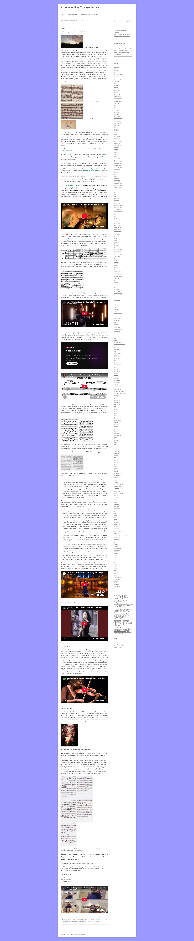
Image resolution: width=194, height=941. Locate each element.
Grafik (115, 387)
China (115, 351)
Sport (116, 311)
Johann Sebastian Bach (122, 614)
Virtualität (116, 573)
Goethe (130, 608)
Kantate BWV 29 (91, 332)
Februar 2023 (117, 114)
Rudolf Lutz (86, 337)
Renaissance (117, 528)
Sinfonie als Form (118, 537)
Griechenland (117, 389)
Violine (95, 918)
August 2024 (117, 81)
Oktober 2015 (117, 274)
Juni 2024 (116, 85)
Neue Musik (117, 491)
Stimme (116, 546)
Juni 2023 (116, 107)
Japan (115, 415)
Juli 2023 (116, 105)
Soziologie (116, 539)
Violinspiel (128, 632)
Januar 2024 (117, 94)
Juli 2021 (116, 149)
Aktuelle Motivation (123, 58)
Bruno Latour (118, 598)
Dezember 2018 (118, 205)
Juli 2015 (116, 280)
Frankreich (116, 367)
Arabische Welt (117, 331)
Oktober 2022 (117, 121)
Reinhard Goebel (123, 622)
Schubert (128, 629)
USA (115, 570)
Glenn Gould (125, 607)
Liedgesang (117, 453)
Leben (116, 482)
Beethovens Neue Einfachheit (126, 48)
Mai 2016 (116, 262)
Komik (115, 437)
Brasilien (116, 347)
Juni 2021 (116, 151)
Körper (116, 440)
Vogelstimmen (117, 577)
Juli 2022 (116, 127)
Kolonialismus (117, 435)
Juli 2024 (116, 83)
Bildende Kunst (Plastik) (119, 344)
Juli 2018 (116, 214)
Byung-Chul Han (121, 600)
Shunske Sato (81, 292)
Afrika (115, 307)
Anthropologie (117, 325)
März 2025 (116, 68)
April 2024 (116, 89)
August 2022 (117, 125)
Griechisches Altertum (119, 391)
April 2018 (116, 220)
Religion (116, 526)
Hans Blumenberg (120, 609)
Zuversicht (116, 32)
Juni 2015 (116, 282)
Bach (120, 595)
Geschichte (117, 378)
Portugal (116, 519)
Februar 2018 (117, 223)
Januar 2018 (117, 225)
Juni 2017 (116, 238)
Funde (115, 373)
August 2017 (117, 234)
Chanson (116, 349)
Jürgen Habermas (125, 615)
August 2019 (117, 191)
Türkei (115, 566)
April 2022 (116, 132)
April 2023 (116, 110)
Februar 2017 (117, 245)
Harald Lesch (130, 609)
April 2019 (116, 198)
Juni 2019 (116, 194)
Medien (116, 464)
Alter (115, 322)
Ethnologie (116, 356)
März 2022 (116, 134)
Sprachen (117, 451)
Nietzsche (126, 617)
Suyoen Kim (67, 603)
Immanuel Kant (118, 611)
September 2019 (118, 189)
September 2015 (118, 276)
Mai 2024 (116, 87)
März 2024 (116, 90)
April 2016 (116, 264)
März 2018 (116, 222)
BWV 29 (85, 919)
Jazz (115, 417)
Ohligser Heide (118, 619)
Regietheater (117, 524)
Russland (116, 533)
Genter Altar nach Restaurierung (121, 377)
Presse (116, 520)
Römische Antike (118, 531)
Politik (115, 515)
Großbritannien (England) (120, 393)
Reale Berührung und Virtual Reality (90, 14)
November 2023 (118, 98)
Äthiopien (117, 305)
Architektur (116, 335)
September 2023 (118, 101)
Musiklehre (117, 475)
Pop (115, 517)
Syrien (115, 555)
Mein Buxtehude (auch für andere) (122, 36)
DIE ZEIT (131, 604)
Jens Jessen (117, 612)
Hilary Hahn (76, 603)
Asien (115, 336)
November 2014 (118, 294)
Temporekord (75, 60)
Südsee (116, 553)
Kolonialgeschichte (118, 433)
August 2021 (117, 147)
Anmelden (116, 642)
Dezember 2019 (118, 183)
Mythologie (117, 477)
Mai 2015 (116, 284)
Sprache (116, 544)
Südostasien (117, 551)
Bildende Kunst (117, 342)
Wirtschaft (116, 584)
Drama (116, 355)
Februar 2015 (117, 289)
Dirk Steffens (117, 605)
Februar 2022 (117, 136)
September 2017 (118, 233)
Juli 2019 (116, 192)
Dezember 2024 (118, 74)
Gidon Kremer (91, 919)
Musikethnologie (118, 473)
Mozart (116, 471)
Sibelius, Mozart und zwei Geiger (122, 38)
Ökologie (116, 497)
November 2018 (118, 207)
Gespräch (116, 382)
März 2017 (116, 243)
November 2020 (118, 163)
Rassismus (126, 621)
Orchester (116, 500)
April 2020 (116, 176)
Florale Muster (117, 364)
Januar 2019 (117, 203)
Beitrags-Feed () (118, 644)
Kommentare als (119, 645)
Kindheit (116, 424)
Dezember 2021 (118, 140)
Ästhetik (117, 510)
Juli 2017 (116, 236)
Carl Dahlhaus (118, 601)
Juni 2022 (116, 129)
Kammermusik (117, 422)
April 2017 (116, 242)
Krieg (115, 442)
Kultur (115, 444)
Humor (116, 397)
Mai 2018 (116, 218)
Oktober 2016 (117, 253)
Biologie (117, 488)
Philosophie (117, 508)
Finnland (116, 362)
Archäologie (117, 333)
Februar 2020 (117, 180)
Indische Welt (117, 400)
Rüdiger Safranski (119, 629)
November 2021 (118, 141)
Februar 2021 (117, 158)
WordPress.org (117, 647)
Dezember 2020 (118, 161)
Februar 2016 (117, 267)
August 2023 (117, 103)
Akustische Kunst (118, 313)
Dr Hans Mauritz (125, 605)
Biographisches (119, 484)
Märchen (116, 462)
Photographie (117, 511)
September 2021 (118, 145)
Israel (115, 411)
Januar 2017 (117, 247)
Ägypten (116, 309)
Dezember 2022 (118, 118)
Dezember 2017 (118, 227)
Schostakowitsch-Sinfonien (120, 535)
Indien (115, 398)
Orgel (115, 502)
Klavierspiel (117, 429)
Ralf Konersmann (118, 621)
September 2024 (118, 79)
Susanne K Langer (121, 630)
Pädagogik (116, 504)
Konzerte (116, 438)
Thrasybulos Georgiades (120, 632)
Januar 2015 (117, 291)
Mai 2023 (116, 109)
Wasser (116, 581)
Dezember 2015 (118, 271)
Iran (115, 406)
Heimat (117, 480)
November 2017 (118, 229)
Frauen (116, 369)
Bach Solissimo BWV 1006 (77, 919)
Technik (116, 559)
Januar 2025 (117, 72)
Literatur (118, 448)
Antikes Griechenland (119, 329)
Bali (115, 338)
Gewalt (116, 384)
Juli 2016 (116, 258)
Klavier (116, 428)
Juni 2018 (116, 216)
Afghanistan (117, 304)
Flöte (115, 366)
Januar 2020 (117, 181)
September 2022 (118, 123)
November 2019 (118, 185)
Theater (116, 561)
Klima (115, 431)
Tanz (115, 557)
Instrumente (117, 402)
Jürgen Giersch (117, 420)
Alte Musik (84, 918)
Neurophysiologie (118, 493)
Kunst (116, 446)
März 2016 (116, 265)
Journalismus (117, 418)
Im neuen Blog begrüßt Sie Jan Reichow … (81, 7)
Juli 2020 (116, 171)
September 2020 (118, 167)
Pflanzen (116, 506)
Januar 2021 (117, 160)
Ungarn (116, 568)
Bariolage (87, 234)
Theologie (116, 562)
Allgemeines (117, 315)
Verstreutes (118, 318)
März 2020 (116, 178)
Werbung (116, 582)
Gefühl (116, 375)
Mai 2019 (116, 196)
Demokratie (126, 604)
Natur (115, 479)
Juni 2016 (116, 260)
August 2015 (117, 278)
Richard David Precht (121, 626)
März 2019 (116, 200)
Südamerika (117, 550)
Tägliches (117, 316)
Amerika (116, 324)
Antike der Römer (118, 327)
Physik (115, 513)
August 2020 (117, 169)
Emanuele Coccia (120, 606)
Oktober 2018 (117, 209)
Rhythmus (116, 530)
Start (62, 14)
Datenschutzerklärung (72, 14)
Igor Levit (125, 610)
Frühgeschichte (117, 371)
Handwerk (116, 395)
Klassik (116, 426)
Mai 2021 (116, 152)
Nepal (115, 490)
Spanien (116, 541)
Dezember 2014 (118, 293)
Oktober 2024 (117, 78)
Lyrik (115, 459)
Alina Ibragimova (68, 708)
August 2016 (117, 256)
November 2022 (118, 120)
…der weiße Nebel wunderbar (121, 30)
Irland (115, 407)
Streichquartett (117, 548)
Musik (117, 449)
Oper (115, 499)
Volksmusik (117, 579)
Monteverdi (123, 616)
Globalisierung (117, 386)
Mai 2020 (116, 174)
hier (97, 339)
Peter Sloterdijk (118, 620)
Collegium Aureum (120, 603)
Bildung (116, 346)
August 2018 (117, 212)
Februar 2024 (117, 92)
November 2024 (118, 76)
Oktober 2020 (117, 165)
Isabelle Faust (125, 611)
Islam (115, 409)
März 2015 (116, 287)
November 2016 (118, 251)
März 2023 (116, 112)
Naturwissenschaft (118, 486)
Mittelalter (116, 469)
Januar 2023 (117, 116)
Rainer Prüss (126, 620)
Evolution (116, 358)
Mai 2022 (116, 130)
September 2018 (118, 211)
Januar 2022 (117, 138)
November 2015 (118, 273)
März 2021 (116, 156)
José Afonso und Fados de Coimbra (122, 34)
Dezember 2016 (118, 249)
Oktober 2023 (117, 99)
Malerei (116, 460)
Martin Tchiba (117, 616)
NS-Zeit (116, 495)
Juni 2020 (116, 172)
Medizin (116, 466)
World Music (117, 586)
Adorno (116, 595)
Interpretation (90, 918)
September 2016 (118, 254)
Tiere (115, 564)
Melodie (116, 468)
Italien (115, 413)
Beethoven (124, 595)
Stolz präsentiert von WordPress (78, 934)
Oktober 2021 (117, 143)
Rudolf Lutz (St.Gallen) (81, 921)
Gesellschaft (117, 380)
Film (115, 360)
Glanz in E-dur (66, 28)
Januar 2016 (117, 269)
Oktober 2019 (117, 187)
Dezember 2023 (118, 96)
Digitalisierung (117, 353)
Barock (116, 340)
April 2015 (116, 285)
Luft (115, 457)
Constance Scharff (119, 604)
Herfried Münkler (118, 610)
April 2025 (116, 67)
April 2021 (116, 154)
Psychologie (117, 522)
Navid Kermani (119, 617)
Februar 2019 (117, 202)
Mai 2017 (116, 240)
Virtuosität (116, 575)
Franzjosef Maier (118, 608)
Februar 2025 (117, 70)
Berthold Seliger (121, 597)
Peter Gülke (126, 619)
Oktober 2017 (117, 231)
